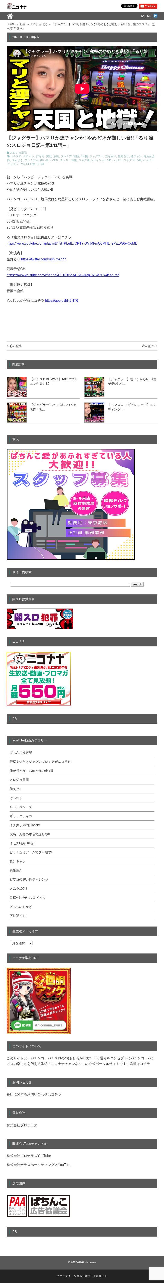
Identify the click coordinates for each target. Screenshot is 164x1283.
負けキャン (18, 861)
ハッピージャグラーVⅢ (126, 160)
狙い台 (44, 160)
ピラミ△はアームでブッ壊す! (31, 852)
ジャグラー (96, 156)
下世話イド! (18, 916)
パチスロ (16, 156)
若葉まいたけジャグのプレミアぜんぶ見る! (40, 761)
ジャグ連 (84, 160)
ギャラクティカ (21, 816)
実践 (76, 156)
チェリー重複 (68, 160)
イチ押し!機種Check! (25, 825)
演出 (56, 156)
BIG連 (40, 164)
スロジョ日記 (18, 152)
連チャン (136, 156)
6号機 (84, 156)
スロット (28, 156)
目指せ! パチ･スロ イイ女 (28, 897)
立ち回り (110, 156)
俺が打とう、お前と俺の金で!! (31, 770)
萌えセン (16, 789)
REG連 (30, 164)
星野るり (123, 156)
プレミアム (31, 160)
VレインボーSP (101, 160)
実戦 (49, 156)
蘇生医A (15, 870)
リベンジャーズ (21, 807)
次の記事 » (149, 346)
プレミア (66, 156)
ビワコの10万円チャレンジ (29, 879)
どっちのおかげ (21, 907)
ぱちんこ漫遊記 (21, 752)
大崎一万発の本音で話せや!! (30, 834)
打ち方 (40, 156)
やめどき (17, 160)
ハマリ (54, 160)
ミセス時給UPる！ (23, 843)
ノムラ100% (18, 888)
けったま (16, 798)
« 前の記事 (14, 346)
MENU (147, 16)
